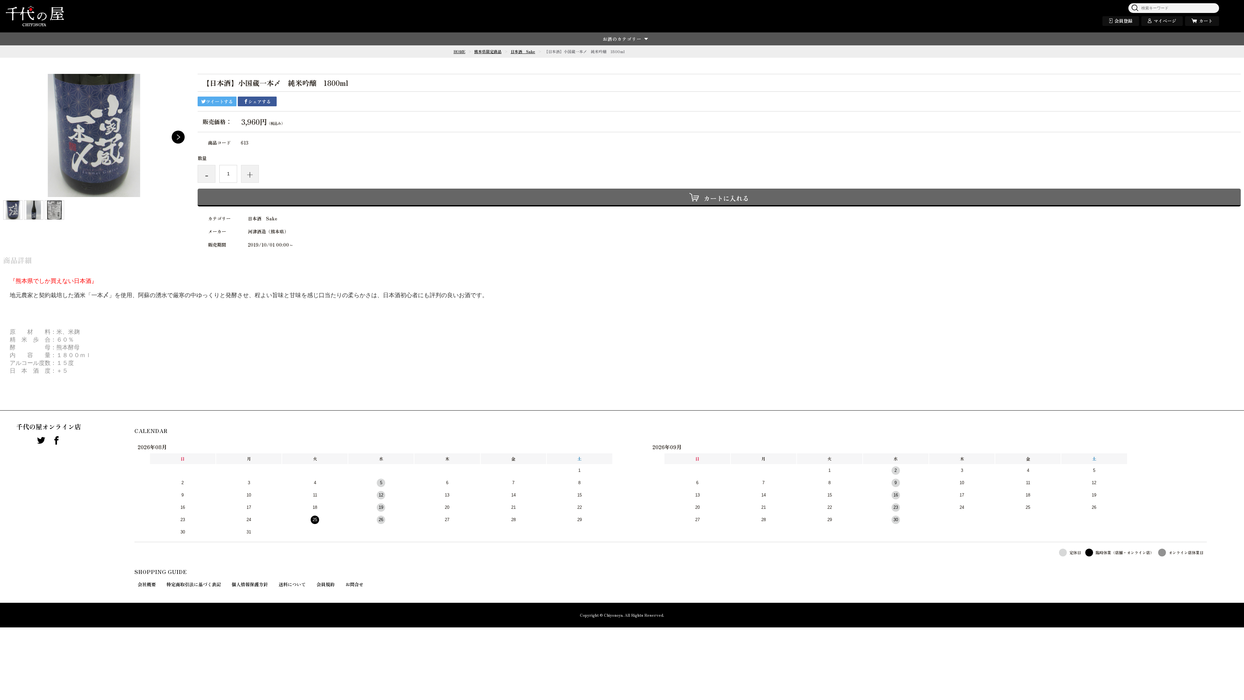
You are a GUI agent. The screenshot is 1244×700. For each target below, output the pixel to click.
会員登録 (1123, 21)
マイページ (1165, 21)
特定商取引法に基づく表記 (194, 584)
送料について (292, 584)
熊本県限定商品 (487, 51)
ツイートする (219, 101)
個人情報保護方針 (250, 584)
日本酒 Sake (523, 51)
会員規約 (326, 584)
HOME (459, 51)
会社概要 (147, 584)
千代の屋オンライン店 (48, 427)
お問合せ (354, 584)
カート (1206, 21)
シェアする (259, 101)
